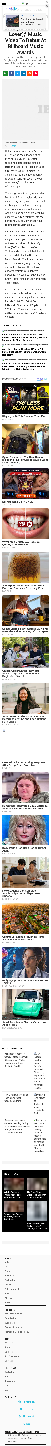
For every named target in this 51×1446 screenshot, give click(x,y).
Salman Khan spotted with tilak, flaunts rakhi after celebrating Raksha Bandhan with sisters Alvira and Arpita (23, 366)
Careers (9, 1352)
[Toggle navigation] (4, 3)
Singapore (10, 1381)
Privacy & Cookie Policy (17, 1332)
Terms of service (13, 1327)
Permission (10, 1318)
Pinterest (27, 1416)
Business (9, 1276)
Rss (27, 1423)
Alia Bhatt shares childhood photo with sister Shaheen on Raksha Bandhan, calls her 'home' (24, 352)
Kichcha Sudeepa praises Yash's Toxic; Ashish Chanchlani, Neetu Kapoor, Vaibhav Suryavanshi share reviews (24, 337)
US (6, 1266)
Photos (8, 1298)
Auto (7, 1294)
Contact (9, 1361)
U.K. (7, 1385)
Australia (9, 1372)
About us (9, 1343)
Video (7, 1303)
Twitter (28, 1409)
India (7, 1262)
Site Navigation (12, 1356)
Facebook (28, 1401)
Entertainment (12, 1289)
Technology (11, 1280)
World (8, 1271)
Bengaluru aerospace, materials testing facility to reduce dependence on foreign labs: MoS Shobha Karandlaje (17, 1126)
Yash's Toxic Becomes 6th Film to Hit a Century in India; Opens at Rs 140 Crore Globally (37, 1228)
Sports (8, 1285)
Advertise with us (13, 1314)
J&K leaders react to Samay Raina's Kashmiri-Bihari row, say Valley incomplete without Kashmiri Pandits (16, 1060)
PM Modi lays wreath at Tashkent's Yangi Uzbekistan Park (16, 1097)
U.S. (7, 1390)
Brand (8, 1347)
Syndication (11, 1323)
